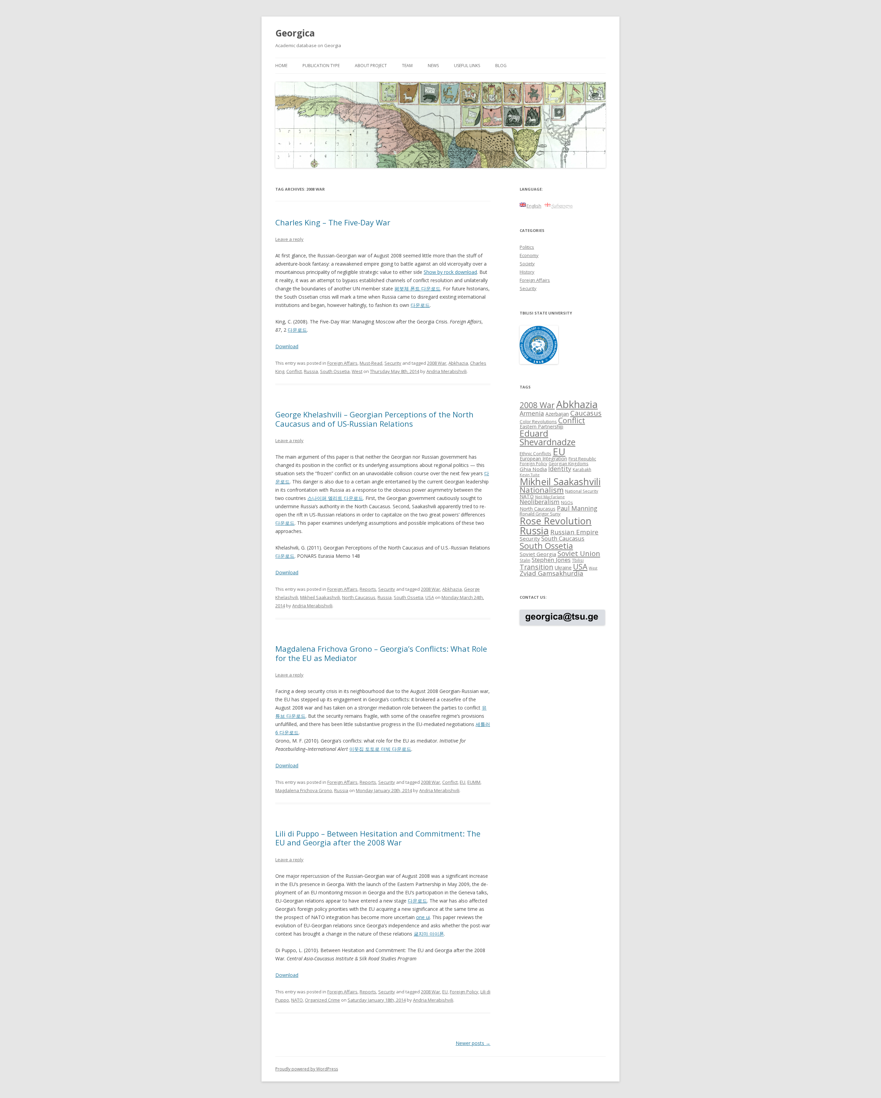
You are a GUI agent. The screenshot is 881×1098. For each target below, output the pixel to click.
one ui (423, 917)
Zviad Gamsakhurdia (551, 573)
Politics (527, 247)
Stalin (525, 560)
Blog (501, 65)
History (527, 272)
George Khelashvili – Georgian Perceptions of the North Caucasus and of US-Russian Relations (374, 418)
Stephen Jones (551, 560)
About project (371, 65)
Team (407, 65)
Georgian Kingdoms (568, 463)
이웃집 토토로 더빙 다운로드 (380, 749)
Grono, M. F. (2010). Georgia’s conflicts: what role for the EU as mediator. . (370, 744)
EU (462, 782)
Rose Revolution (556, 520)
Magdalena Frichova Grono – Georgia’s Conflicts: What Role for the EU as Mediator (381, 653)
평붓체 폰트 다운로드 (417, 288)
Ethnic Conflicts (535, 453)
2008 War (436, 363)
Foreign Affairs (342, 363)
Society (527, 263)
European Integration (543, 458)
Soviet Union (579, 553)
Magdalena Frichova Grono (303, 790)
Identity (559, 469)
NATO (297, 1000)
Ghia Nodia (533, 469)
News (433, 65)
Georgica (295, 33)
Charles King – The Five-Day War (332, 222)
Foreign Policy (464, 992)
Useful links (467, 65)
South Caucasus (562, 538)
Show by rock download (450, 272)
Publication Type (321, 65)
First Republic (582, 459)
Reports (368, 589)
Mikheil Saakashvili (320, 597)
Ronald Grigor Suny (540, 514)
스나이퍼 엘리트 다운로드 (335, 498)
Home (281, 65)
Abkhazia (458, 363)
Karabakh (582, 469)
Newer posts (473, 1043)
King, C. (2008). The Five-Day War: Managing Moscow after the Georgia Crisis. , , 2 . (379, 325)
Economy (529, 255)
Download (286, 346)
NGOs (567, 502)
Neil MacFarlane (550, 496)
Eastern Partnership (541, 426)
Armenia (532, 413)
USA (429, 597)
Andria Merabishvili (446, 371)
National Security (581, 491)
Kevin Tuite (530, 474)
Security (392, 363)
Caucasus (586, 413)
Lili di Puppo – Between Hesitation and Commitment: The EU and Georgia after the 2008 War (377, 838)
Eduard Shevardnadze (547, 437)
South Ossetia (335, 371)
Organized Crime (322, 1000)
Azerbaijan (557, 414)
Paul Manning (577, 508)
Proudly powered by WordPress (306, 1069)
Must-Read (371, 363)
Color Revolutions (538, 421)
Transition (536, 567)
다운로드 (420, 305)
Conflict (294, 371)
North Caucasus (358, 597)
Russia (311, 371)
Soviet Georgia (538, 554)
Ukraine (563, 567)
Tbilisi (578, 560)
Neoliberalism (540, 502)
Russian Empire (574, 531)
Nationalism (542, 489)
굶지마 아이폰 (429, 933)
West (357, 371)
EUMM (473, 782)
